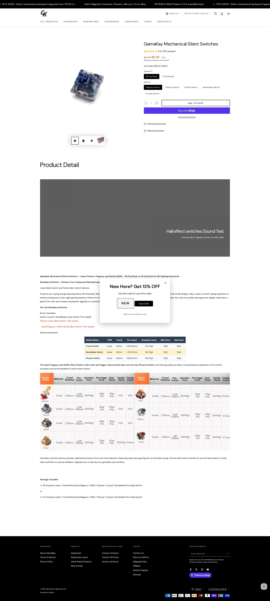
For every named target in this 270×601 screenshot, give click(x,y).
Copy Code (144, 303)
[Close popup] (165, 283)
